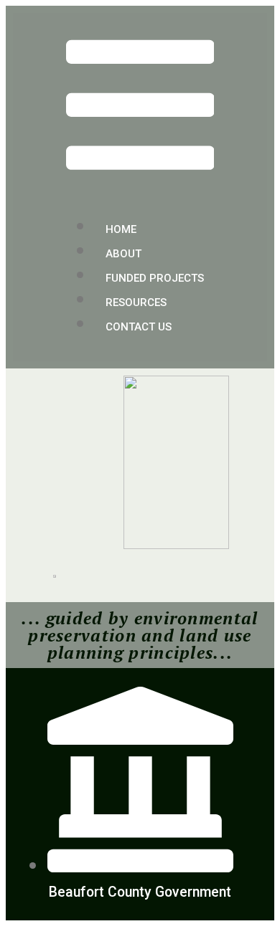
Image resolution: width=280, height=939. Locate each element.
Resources (136, 302)
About (123, 253)
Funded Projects (155, 278)
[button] (140, 107)
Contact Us (139, 326)
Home (121, 229)
